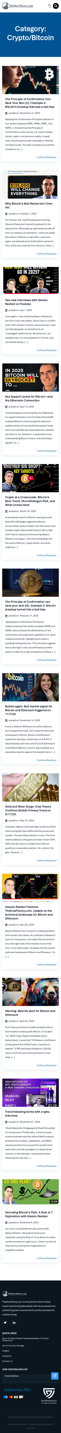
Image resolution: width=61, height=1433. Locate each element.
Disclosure (30, 1428)
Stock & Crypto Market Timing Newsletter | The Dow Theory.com (25, 1339)
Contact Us (7, 1361)
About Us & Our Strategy (13, 1346)
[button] (49, 6)
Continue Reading (30, 80)
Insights (5, 1351)
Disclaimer (47, 1424)
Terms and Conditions (17, 1424)
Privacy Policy (35, 1424)
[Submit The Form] (54, 1375)
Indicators (6, 1356)
